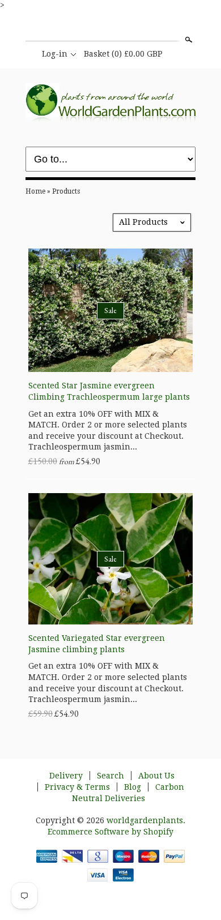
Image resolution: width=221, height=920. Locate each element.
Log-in (54, 53)
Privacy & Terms (77, 786)
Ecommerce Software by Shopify (110, 831)
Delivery (66, 775)
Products (66, 191)
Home (35, 191)
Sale (110, 310)
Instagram (110, 27)
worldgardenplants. (146, 820)
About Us (156, 775)
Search (187, 39)
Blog (132, 786)
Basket (123, 53)
